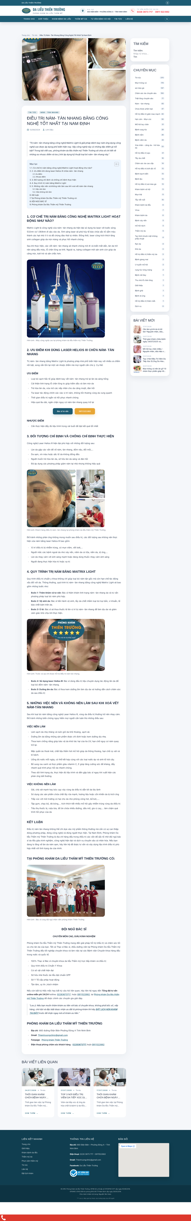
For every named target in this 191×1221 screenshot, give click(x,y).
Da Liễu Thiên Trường (89, 1165)
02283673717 (64, 994)
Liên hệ (129, 19)
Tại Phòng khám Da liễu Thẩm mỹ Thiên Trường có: (54, 198)
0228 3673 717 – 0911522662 (93, 1154)
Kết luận (35, 195)
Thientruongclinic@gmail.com (53, 1035)
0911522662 (83, 994)
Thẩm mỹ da (81, 19)
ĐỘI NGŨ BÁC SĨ (39, 201)
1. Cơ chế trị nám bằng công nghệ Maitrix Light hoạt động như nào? (61, 168)
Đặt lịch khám (27, 1173)
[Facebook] (167, 3)
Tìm (135, 56)
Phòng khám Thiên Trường (55, 1040)
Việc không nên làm (44, 192)
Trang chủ (29, 19)
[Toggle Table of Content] (115, 164)
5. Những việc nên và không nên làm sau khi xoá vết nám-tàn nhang (62, 186)
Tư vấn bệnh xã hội (101, 19)
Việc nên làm (40, 189)
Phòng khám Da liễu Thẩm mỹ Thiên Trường (51, 204)
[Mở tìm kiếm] (167, 19)
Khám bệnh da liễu (61, 19)
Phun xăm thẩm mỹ (30, 1161)
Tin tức (118, 19)
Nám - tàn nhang (50, 112)
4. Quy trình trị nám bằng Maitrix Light (49, 183)
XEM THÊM (31, 1113)
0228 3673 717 (145, 12)
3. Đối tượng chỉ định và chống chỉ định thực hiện (54, 180)
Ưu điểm (38, 174)
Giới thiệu (43, 19)
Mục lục (33, 164)
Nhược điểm (41, 177)
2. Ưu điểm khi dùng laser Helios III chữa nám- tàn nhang (57, 171)
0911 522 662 (162, 12)
